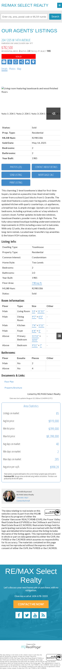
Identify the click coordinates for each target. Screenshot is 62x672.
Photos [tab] (12, 68)
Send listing (16, 175)
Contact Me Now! (31, 604)
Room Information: (13, 300)
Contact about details (46, 167)
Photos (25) (16, 167)
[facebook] (18, 615)
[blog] (43, 615)
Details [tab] (5, 68)
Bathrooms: (8, 353)
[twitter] (27, 615)
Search (55, 16)
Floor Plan (9, 381)
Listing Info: (9, 241)
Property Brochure (13, 387)
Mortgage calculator (46, 175)
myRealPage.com (31, 647)
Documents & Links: (13, 375)
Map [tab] (19, 68)
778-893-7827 (22, 498)
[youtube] (35, 615)
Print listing (16, 182)
